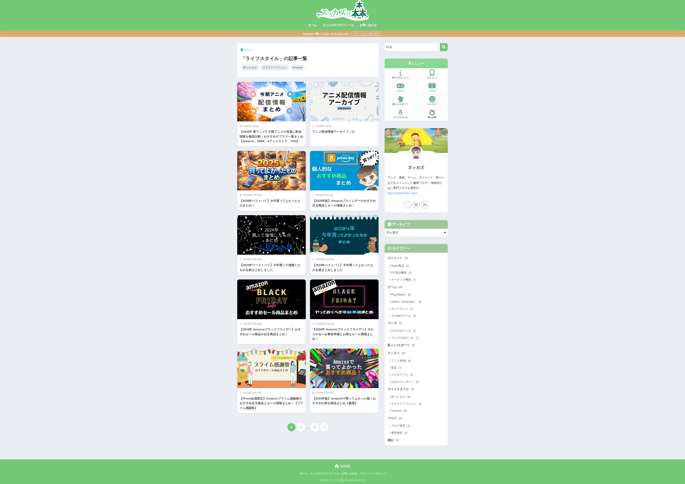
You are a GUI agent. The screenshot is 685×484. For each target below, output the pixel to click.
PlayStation (400, 294)
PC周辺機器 (401, 272)
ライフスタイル (400, 117)
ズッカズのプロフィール (338, 25)
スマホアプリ (402, 374)
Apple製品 (400, 265)
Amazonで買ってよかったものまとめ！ (327, 33)
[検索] (444, 47)
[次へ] (324, 427)
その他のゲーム (403, 315)
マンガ (432, 91)
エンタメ (432, 104)
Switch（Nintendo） (406, 301)
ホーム (312, 25)
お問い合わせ (368, 25)
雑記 (393, 440)
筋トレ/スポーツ (400, 104)
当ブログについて (400, 77)
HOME (345, 466)
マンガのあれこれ (404, 337)
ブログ (395, 418)
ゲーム (400, 91)
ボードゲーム (402, 308)
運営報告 (399, 432)
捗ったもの (250, 67)
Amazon (297, 67)
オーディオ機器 (403, 279)
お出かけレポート (404, 381)
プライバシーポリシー (373, 473)
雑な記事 (432, 117)
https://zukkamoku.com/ (402, 193)
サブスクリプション (275, 67)
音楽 (396, 367)
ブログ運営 (400, 425)
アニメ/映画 (401, 360)
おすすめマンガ (403, 330)
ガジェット (432, 77)
